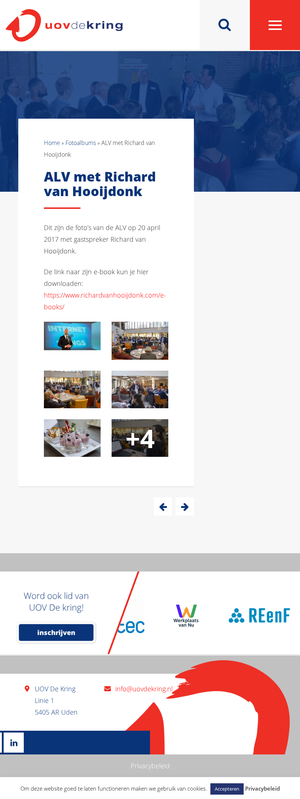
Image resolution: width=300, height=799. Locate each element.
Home (52, 143)
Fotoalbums (80, 143)
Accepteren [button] (227, 788)
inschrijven (56, 632)
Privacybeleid (150, 765)
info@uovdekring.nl (144, 688)
